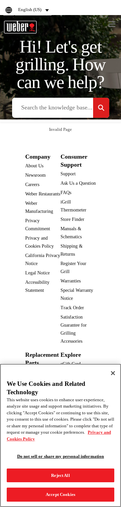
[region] (60, 435)
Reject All (60, 475)
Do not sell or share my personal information (60, 456)
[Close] (113, 373)
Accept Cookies (60, 494)
